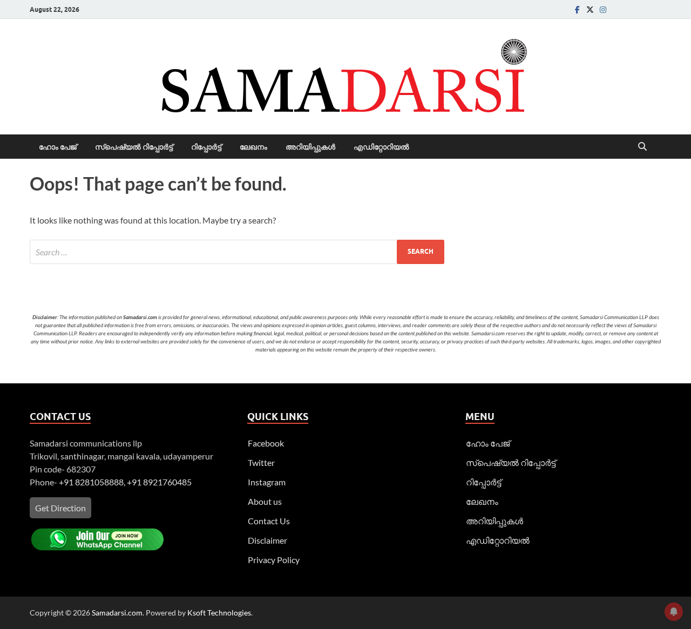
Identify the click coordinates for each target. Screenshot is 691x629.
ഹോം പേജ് (58, 147)
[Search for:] (237, 252)
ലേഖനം (253, 147)
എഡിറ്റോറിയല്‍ (381, 147)
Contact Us (269, 521)
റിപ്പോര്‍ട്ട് (206, 147)
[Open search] (642, 146)
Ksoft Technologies (219, 612)
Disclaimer (267, 540)
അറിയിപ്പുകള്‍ (310, 147)
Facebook (266, 443)
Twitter (261, 462)
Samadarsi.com (117, 612)
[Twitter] (590, 9)
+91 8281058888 (91, 482)
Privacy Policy (274, 559)
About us (265, 501)
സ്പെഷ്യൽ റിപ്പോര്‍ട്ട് (134, 147)
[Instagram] (603, 9)
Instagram (267, 482)
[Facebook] (577, 9)
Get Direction (60, 508)
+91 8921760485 (159, 482)
